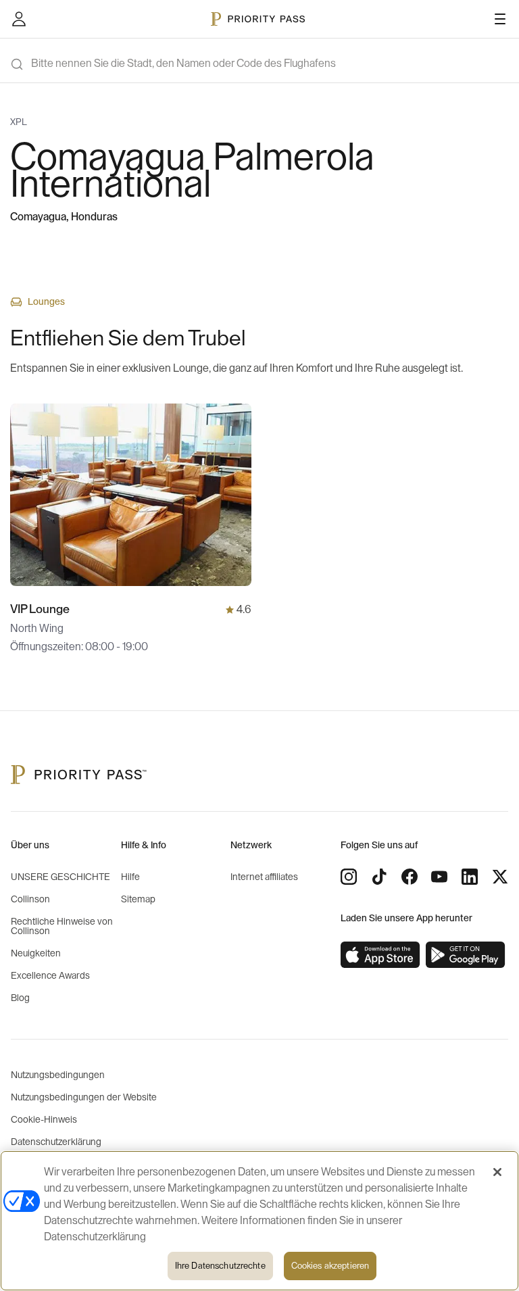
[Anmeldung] (19, 19)
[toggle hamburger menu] (500, 19)
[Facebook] (409, 877)
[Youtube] (439, 877)
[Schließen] (497, 1172)
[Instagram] (349, 877)
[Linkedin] (470, 877)
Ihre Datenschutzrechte (220, 1265)
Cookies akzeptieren (330, 1265)
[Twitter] (500, 877)
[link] (380, 955)
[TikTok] (379, 877)
